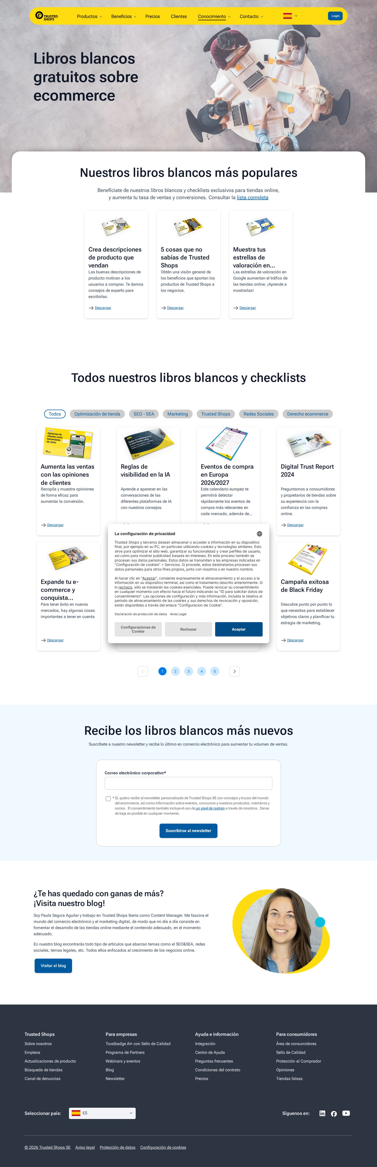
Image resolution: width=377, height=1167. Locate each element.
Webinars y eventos (123, 1061)
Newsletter (115, 1078)
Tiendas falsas (289, 1078)
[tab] (162, 671)
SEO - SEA (144, 414)
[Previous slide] (142, 671)
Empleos (32, 1052)
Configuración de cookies (163, 1147)
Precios (201, 1078)
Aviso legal (85, 1147)
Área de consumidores (296, 1043)
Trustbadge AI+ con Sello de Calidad (138, 1043)
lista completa (253, 197)
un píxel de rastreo (210, 808)
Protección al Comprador (298, 1061)
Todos (55, 414)
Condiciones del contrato (217, 1069)
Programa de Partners (125, 1052)
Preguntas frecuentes (214, 1061)
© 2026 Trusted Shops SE (48, 1147)
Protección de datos (117, 1147)
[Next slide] (235, 671)
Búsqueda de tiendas (44, 1069)
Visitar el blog (53, 965)
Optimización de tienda (97, 414)
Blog (110, 1069)
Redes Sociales (259, 414)
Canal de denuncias (43, 1078)
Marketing (177, 414)
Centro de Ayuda (210, 1052)
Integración (205, 1043)
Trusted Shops (215, 414)
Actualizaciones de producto (50, 1061)
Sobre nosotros (38, 1043)
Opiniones (285, 1069)
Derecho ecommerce (307, 414)
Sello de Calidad (290, 1052)
